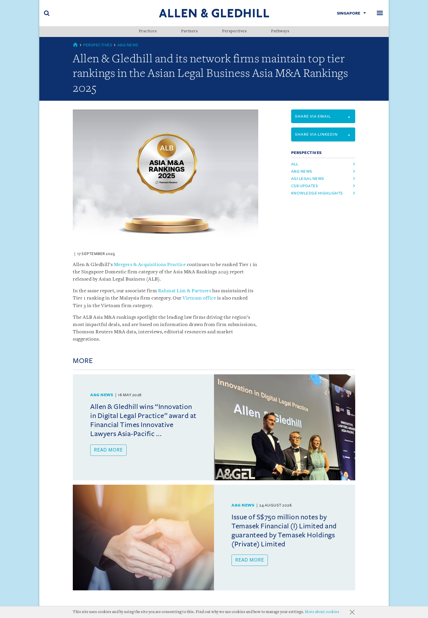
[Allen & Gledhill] (214, 12)
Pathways (280, 31)
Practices (148, 31)
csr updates (304, 186)
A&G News (128, 45)
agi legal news (307, 178)
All (294, 164)
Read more (108, 450)
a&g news (301, 171)
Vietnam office (199, 298)
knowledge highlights (317, 193)
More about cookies (322, 612)
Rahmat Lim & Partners (184, 290)
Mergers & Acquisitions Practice (150, 264)
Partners (189, 31)
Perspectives (234, 31)
